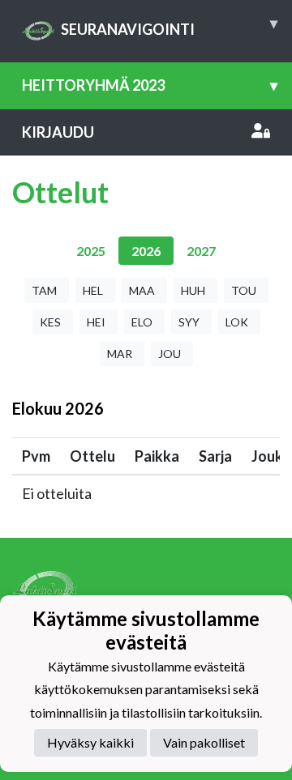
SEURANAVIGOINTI (169, 26)
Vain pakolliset (204, 742)
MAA (142, 290)
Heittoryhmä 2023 (149, 85)
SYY (189, 322)
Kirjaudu (58, 132)
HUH (193, 290)
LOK (236, 322)
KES (50, 322)
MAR (119, 353)
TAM (44, 290)
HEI (96, 322)
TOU (243, 290)
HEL (93, 290)
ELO (141, 322)
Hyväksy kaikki (90, 742)
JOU (169, 353)
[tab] (90, 251)
